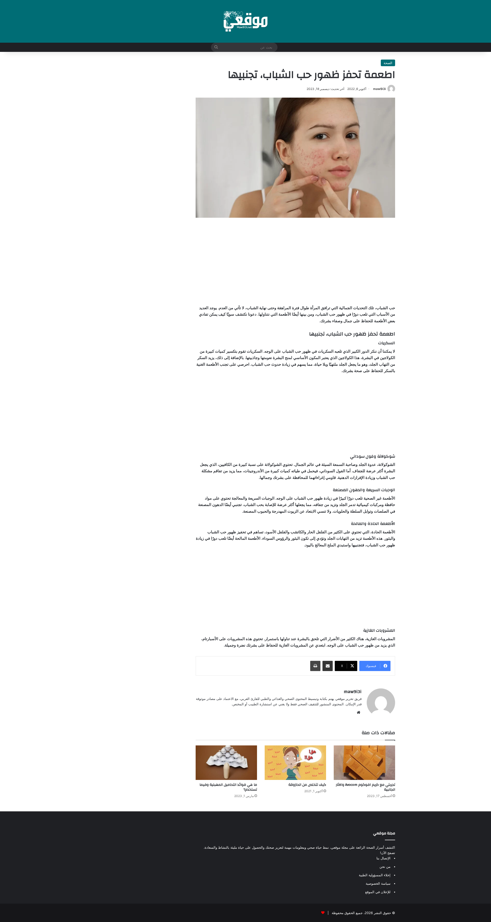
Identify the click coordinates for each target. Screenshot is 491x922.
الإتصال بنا (383, 858)
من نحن (385, 867)
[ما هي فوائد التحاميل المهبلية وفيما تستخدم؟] (226, 762)
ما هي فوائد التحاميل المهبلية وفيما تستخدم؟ (228, 787)
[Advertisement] (295, 261)
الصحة (388, 63)
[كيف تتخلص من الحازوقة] (295, 762)
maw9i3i (379, 89)
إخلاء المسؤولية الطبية (374, 875)
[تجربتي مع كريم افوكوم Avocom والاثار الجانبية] (364, 762)
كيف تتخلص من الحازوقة (307, 784)
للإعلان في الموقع (377, 892)
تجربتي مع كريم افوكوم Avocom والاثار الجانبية (365, 787)
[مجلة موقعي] (245, 21)
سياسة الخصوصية (378, 883)
